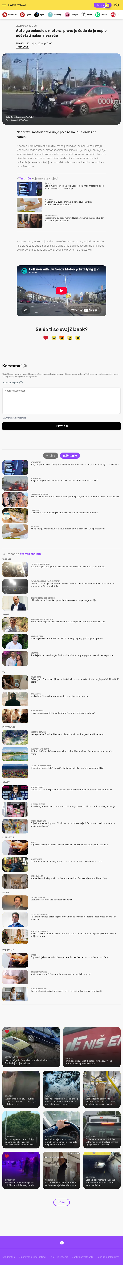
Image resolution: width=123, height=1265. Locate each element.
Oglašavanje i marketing (32, 1256)
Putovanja (58, 14)
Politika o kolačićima (108, 1256)
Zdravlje (104, 14)
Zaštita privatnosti (82, 1256)
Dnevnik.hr (12, 14)
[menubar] (117, 5)
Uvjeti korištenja (59, 1256)
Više (62, 1202)
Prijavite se (62, 426)
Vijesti (28, 14)
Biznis (89, 14)
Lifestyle (74, 14)
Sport (42, 14)
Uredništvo (8, 1256)
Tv (118, 14)
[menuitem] (117, 5)
